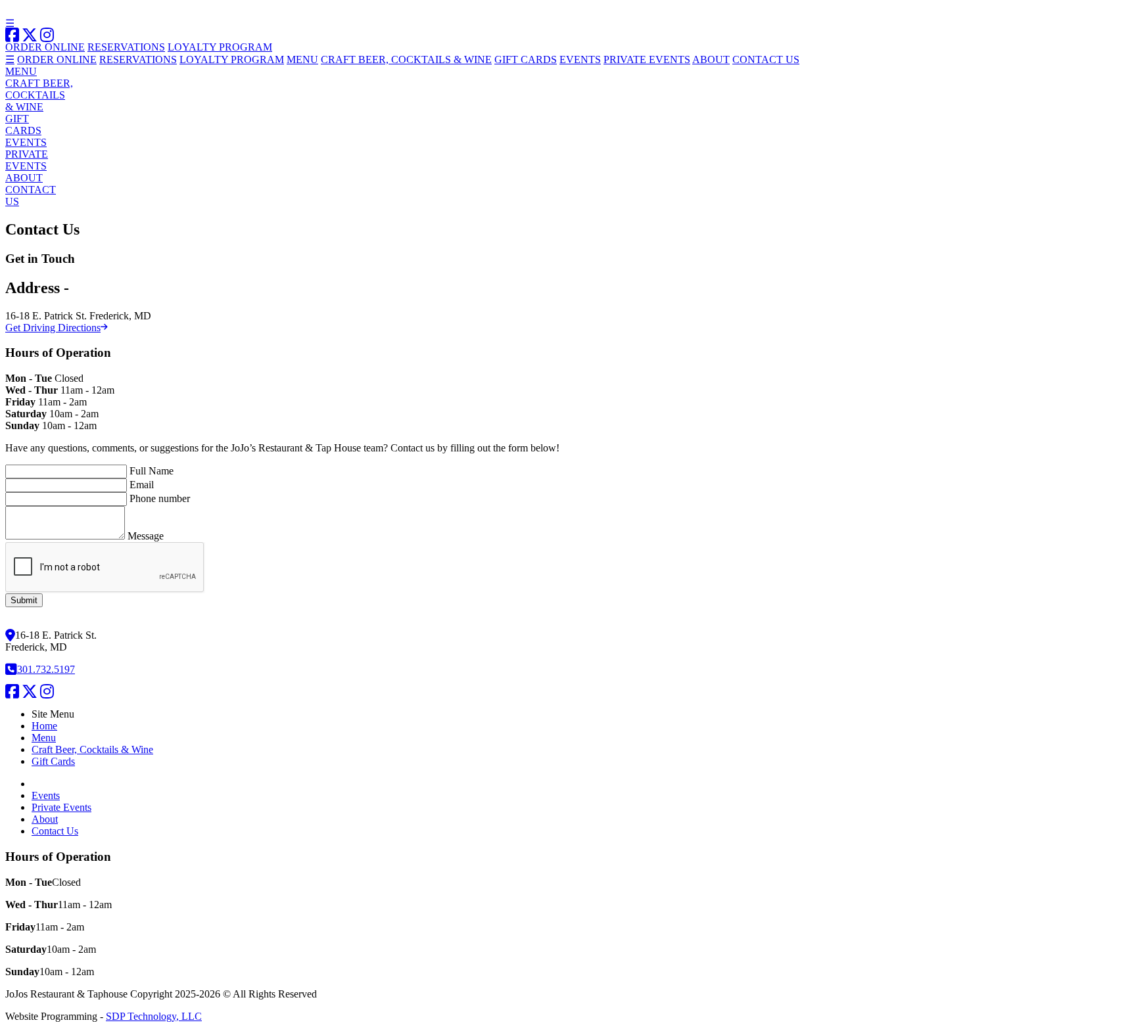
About (45, 819)
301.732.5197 (46, 669)
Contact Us (55, 831)
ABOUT (711, 59)
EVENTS (580, 59)
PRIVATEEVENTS (26, 160)
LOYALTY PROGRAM (220, 47)
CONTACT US (765, 59)
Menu (44, 737)
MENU (302, 59)
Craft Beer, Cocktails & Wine (92, 749)
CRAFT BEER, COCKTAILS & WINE (406, 59)
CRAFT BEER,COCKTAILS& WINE (39, 95)
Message (146, 535)
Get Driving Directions (53, 327)
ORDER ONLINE (45, 47)
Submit (24, 600)
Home (44, 725)
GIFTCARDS (23, 124)
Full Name (152, 470)
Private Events (61, 807)
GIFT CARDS (525, 59)
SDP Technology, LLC (154, 1016)
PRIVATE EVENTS (647, 59)
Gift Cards (53, 761)
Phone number (160, 498)
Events (46, 795)
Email (142, 484)
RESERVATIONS (126, 47)
